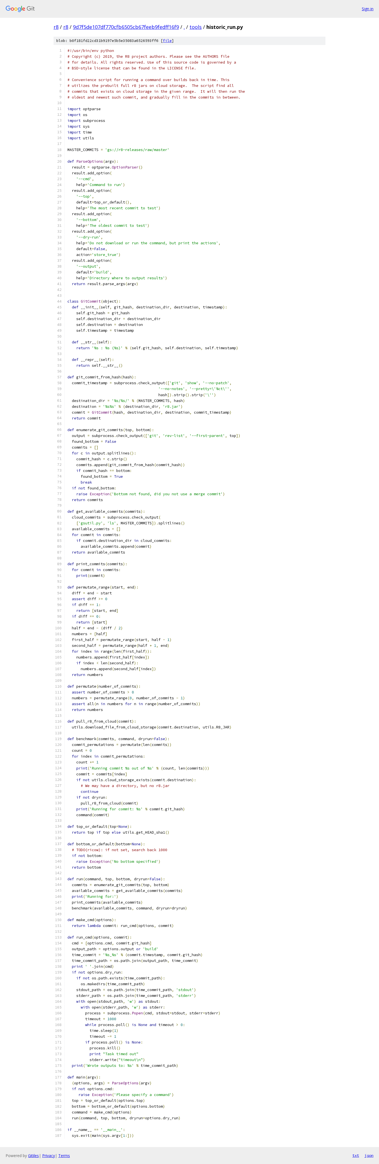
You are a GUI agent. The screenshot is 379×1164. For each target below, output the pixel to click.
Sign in (367, 8)
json (369, 1155)
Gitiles (33, 1155)
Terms (64, 1155)
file (167, 40)
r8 (56, 27)
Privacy (48, 1155)
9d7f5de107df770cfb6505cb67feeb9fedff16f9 (126, 27)
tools (196, 27)
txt (355, 1155)
